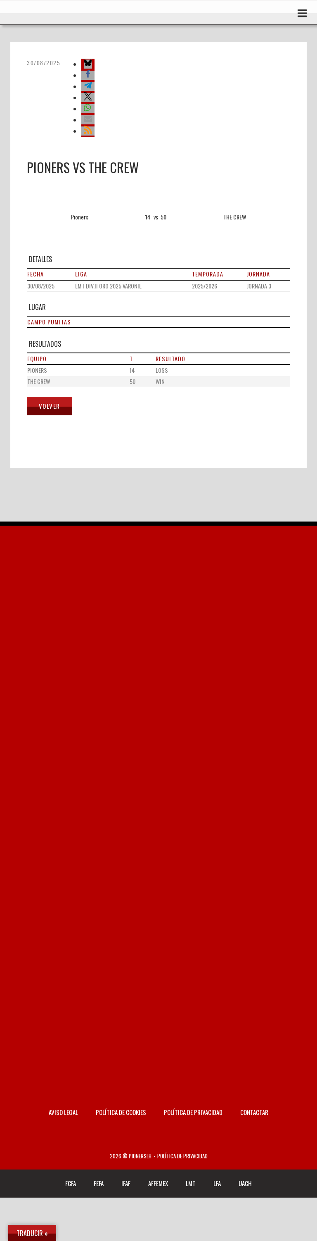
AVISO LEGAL (63, 1112)
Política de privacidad (193, 1112)
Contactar (254, 1112)
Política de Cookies (121, 1112)
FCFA (70, 1183)
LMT (191, 1183)
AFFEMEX (158, 1183)
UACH (245, 1183)
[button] (88, 64)
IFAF (125, 1183)
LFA (217, 1183)
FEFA (99, 1183)
